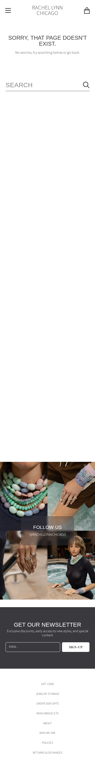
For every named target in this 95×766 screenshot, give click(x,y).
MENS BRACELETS (47, 713)
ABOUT (47, 723)
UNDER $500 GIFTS (47, 703)
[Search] (86, 85)
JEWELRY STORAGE (47, 694)
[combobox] (47, 85)
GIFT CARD (47, 684)
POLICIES (47, 743)
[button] (8, 11)
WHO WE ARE (47, 733)
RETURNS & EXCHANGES (47, 753)
